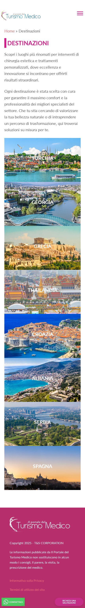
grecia (42, 246)
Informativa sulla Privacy (27, 580)
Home (9, 31)
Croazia (42, 333)
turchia (42, 157)
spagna (42, 466)
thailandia (42, 289)
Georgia (42, 201)
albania (42, 378)
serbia (42, 421)
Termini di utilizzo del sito (27, 589)
